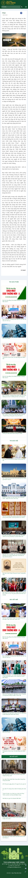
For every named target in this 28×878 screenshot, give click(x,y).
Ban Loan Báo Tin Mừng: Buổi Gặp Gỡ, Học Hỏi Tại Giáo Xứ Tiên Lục (14, 320)
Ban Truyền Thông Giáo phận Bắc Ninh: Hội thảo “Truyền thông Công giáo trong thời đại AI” (14, 415)
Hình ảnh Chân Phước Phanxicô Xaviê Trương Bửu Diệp (14, 574)
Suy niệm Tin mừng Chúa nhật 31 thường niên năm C (14, 789)
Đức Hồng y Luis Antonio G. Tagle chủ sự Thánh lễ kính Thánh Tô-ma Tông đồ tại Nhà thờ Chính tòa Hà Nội (14, 593)
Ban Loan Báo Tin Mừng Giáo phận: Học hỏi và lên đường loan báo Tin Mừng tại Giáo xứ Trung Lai (14, 396)
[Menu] (26, 7)
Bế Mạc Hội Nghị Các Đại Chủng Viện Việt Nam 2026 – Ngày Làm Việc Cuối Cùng (13, 498)
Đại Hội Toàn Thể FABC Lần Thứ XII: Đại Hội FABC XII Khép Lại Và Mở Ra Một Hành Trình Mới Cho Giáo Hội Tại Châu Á (14, 555)
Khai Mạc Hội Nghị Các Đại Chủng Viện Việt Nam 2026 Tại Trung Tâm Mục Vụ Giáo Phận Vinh (14, 536)
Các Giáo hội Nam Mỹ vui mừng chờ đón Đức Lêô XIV (14, 460)
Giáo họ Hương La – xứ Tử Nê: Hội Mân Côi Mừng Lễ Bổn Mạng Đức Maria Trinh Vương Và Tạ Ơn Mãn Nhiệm (14, 676)
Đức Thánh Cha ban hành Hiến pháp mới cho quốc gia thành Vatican (14, 478)
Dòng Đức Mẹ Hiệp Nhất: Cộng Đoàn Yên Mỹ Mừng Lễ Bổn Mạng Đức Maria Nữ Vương (14, 713)
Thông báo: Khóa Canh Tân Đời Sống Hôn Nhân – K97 (14, 358)
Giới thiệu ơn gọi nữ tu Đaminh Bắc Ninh (12, 798)
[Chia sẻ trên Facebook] (21, 13)
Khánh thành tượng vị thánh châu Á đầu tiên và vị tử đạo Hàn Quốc (14, 818)
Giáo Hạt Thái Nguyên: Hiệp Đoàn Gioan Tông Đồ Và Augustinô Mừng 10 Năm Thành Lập (14, 694)
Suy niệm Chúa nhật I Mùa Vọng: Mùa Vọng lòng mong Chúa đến (14, 780)
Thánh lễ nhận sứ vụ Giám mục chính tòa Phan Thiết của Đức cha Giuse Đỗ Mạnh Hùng (13, 794)
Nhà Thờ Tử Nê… (6, 338)
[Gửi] (21, 6)
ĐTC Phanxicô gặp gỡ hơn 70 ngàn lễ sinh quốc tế (14, 784)
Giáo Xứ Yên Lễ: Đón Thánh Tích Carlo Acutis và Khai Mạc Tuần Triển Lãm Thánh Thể (14, 618)
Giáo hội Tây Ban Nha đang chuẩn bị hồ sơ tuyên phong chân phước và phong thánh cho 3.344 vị (14, 517)
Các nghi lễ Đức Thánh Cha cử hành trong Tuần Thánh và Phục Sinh (14, 775)
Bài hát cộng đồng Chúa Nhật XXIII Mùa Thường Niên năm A (14, 301)
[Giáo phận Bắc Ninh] (8, 3)
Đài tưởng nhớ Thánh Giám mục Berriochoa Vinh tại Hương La (14, 837)
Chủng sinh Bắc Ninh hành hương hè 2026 (12, 433)
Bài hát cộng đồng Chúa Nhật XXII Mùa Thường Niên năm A (14, 377)
